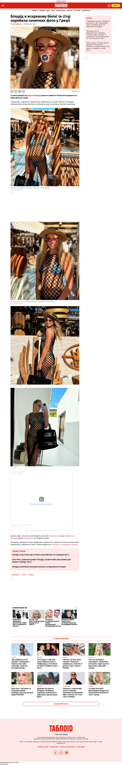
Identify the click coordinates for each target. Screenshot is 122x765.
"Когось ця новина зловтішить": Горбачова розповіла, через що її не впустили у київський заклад (99, 664)
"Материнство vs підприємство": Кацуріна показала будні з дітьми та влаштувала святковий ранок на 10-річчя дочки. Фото (97, 34)
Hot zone (77, 10)
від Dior (47, 188)
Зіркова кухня (60, 10)
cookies (16, 762)
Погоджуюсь (4, 764)
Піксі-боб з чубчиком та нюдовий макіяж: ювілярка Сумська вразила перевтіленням (22, 692)
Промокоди (80, 747)
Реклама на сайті (43, 747)
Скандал (42, 10)
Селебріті (35, 10)
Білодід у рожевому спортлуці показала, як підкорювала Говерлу (39, 567)
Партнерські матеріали (67, 747)
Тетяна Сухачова (16, 24)
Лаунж (89, 18)
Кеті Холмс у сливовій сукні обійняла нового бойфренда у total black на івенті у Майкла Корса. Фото (47, 664)
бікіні (24, 574)
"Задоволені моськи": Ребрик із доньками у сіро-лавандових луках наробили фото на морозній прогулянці (97, 24)
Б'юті (53, 10)
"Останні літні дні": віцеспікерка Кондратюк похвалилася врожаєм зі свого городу (99, 692)
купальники (15, 574)
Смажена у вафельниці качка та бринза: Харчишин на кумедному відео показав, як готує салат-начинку (73, 693)
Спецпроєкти (85, 10)
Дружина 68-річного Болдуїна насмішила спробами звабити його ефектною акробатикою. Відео (47, 693)
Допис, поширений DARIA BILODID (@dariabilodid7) (41, 531)
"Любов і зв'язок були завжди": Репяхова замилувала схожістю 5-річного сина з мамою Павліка (73, 664)
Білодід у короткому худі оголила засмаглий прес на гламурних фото (40, 555)
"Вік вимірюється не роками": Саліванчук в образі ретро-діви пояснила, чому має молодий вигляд (20, 664)
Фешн (48, 10)
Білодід (31, 574)
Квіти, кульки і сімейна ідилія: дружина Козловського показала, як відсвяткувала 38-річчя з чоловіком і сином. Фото (97, 46)
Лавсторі (70, 10)
